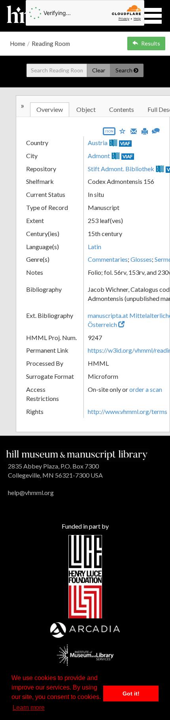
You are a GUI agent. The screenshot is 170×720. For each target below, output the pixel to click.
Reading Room (51, 43)
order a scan (145, 389)
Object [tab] (86, 109)
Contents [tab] (121, 109)
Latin (94, 246)
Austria (98, 142)
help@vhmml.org (31, 492)
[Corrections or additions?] (156, 130)
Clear (98, 70)
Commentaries (108, 259)
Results (150, 43)
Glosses (141, 259)
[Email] (133, 130)
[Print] (145, 130)
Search (124, 70)
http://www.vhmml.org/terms (127, 411)
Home (17, 43)
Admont (99, 155)
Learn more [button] (29, 707)
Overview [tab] (49, 109)
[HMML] (77, 454)
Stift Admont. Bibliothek (121, 168)
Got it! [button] (131, 693)
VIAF (125, 143)
